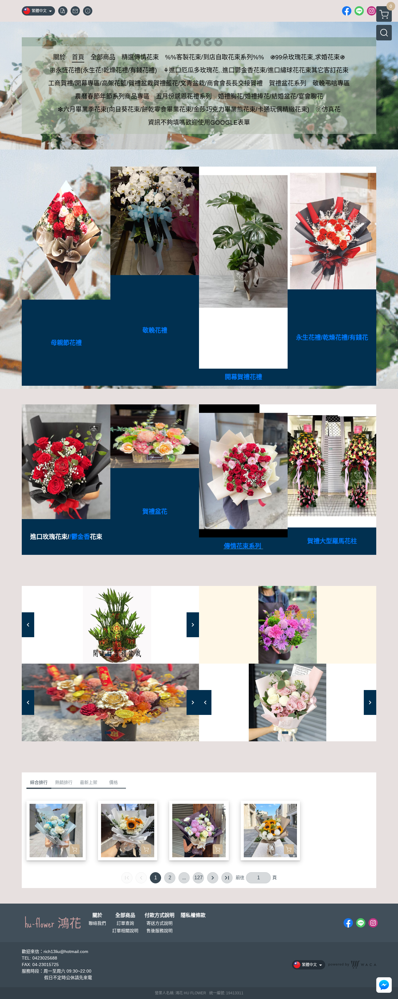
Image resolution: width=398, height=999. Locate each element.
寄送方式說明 (159, 923)
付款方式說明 (159, 915)
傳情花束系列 (242, 546)
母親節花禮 (66, 342)
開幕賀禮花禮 (243, 377)
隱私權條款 (193, 915)
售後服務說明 (159, 930)
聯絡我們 (97, 923)
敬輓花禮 (154, 330)
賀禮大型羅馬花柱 (332, 541)
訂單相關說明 (125, 930)
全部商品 (125, 915)
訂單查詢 (125, 923)
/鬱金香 (79, 536)
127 (198, 877)
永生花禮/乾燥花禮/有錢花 (332, 337)
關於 (97, 915)
